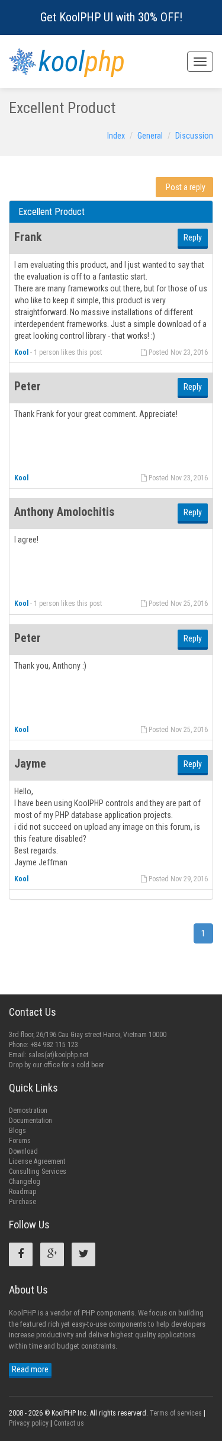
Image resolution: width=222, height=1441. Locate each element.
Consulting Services (37, 1171)
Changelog (24, 1181)
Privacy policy (29, 1423)
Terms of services (176, 1413)
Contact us (69, 1423)
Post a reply (185, 187)
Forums (20, 1141)
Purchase (22, 1202)
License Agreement (37, 1161)
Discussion (194, 135)
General (150, 135)
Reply (193, 237)
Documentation (30, 1120)
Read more (30, 1369)
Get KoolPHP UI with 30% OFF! (111, 17)
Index (116, 135)
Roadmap (22, 1192)
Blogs (17, 1131)
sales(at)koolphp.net (58, 1055)
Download (23, 1151)
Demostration (28, 1110)
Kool (21, 352)
